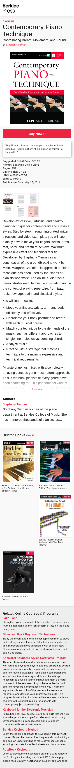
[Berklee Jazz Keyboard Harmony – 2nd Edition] (18, 462)
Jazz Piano (10, 618)
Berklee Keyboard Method (20, 729)
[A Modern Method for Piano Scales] (18, 572)
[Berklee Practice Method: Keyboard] (55, 516)
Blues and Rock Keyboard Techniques (29, 634)
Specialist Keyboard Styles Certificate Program (34, 657)
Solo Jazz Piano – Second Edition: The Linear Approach (53, 486)
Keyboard (9, 20)
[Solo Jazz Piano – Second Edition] (55, 462)
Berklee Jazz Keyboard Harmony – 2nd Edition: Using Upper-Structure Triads (18, 488)
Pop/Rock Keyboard (16, 749)
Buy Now (36, 134)
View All (30, 435)
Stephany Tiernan (16, 44)
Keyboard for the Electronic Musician (28, 709)
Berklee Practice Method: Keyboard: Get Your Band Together (51, 542)
